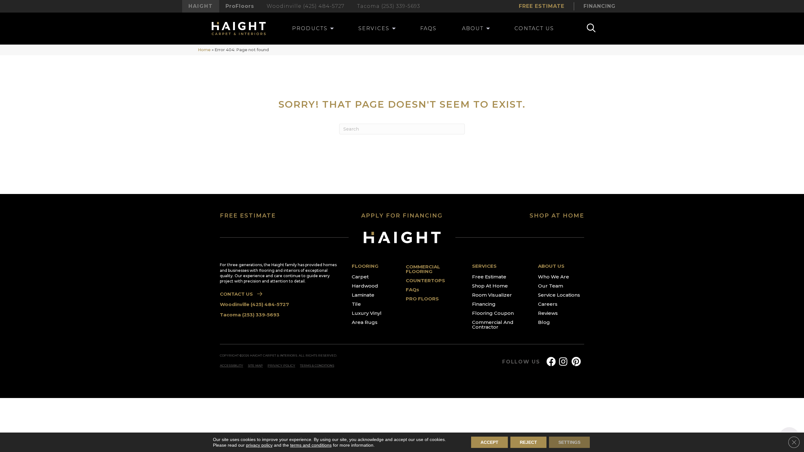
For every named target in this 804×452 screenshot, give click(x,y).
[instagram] (563, 362)
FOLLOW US (521, 362)
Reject (528, 442)
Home (204, 49)
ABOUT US (551, 266)
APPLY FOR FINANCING (402, 215)
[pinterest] (576, 362)
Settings (569, 442)
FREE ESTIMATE (248, 215)
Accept (489, 442)
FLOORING (365, 266)
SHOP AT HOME (557, 215)
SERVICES (484, 266)
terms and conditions (311, 445)
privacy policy (259, 445)
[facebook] (551, 362)
